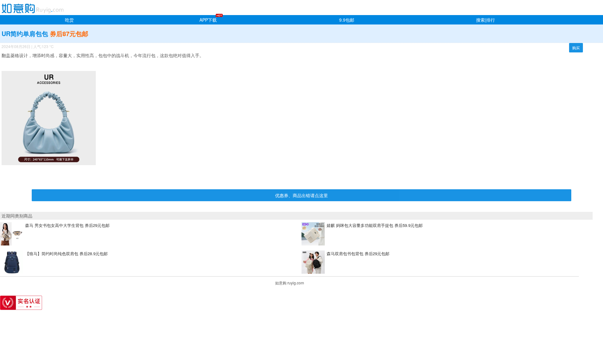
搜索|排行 (485, 20)
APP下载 (208, 20)
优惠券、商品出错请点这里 (301, 195)
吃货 (69, 20)
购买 (576, 47)
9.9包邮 (346, 20)
